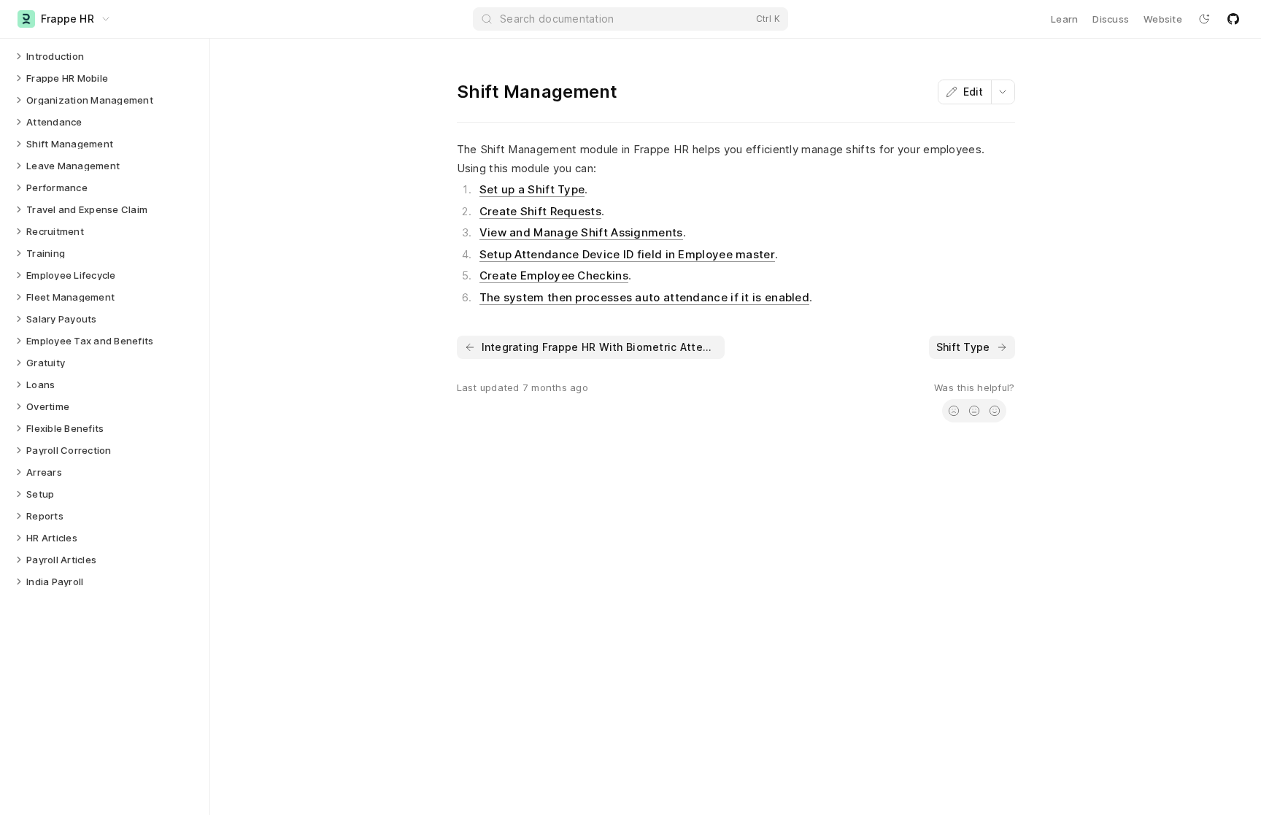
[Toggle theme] (1204, 19)
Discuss (1110, 19)
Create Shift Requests (540, 211)
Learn (1064, 19)
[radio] (954, 411)
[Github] (1233, 19)
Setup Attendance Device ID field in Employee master (627, 254)
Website (1163, 19)
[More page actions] (1002, 92)
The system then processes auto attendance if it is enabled (644, 297)
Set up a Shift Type (532, 189)
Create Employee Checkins (553, 275)
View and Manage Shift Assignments (581, 232)
